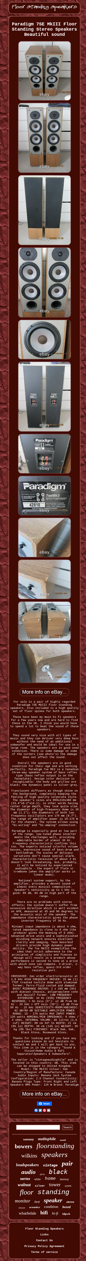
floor (26, 1192)
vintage (50, 1165)
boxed (66, 1207)
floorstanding (55, 1146)
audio (28, 1171)
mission (22, 1208)
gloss (42, 1174)
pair (67, 1163)
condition (51, 1207)
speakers (54, 1155)
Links (44, 1234)
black (58, 1171)
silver (40, 1185)
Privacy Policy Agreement (44, 1246)
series (25, 1179)
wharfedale (27, 1213)
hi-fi (55, 1213)
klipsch (66, 1213)
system (68, 1185)
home (50, 1178)
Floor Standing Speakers (44, 1228)
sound (63, 1140)
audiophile (47, 1139)
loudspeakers (27, 1164)
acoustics (34, 1207)
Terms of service (44, 1252)
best (37, 1201)
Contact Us (44, 1240)
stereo (70, 1201)
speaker (53, 1200)
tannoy (64, 1179)
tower (55, 1184)
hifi (44, 1212)
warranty (28, 1139)
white (37, 1179)
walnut (24, 1184)
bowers (23, 1146)
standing (53, 1192)
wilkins (29, 1156)
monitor (22, 1200)
